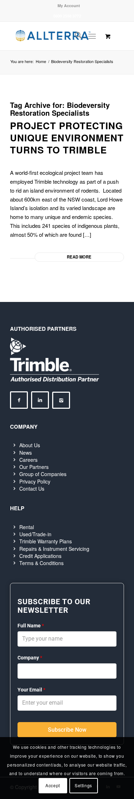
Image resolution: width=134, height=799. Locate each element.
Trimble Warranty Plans (45, 541)
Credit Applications (40, 555)
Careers (28, 459)
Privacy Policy (34, 481)
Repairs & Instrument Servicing (54, 548)
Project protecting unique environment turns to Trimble (67, 137)
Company (30, 657)
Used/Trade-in (35, 534)
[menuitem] (69, 5)
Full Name (31, 625)
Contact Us (31, 488)
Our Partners (34, 466)
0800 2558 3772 (67, 16)
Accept (52, 785)
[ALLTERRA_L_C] (55, 36)
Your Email (31, 690)
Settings (83, 785)
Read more (79, 257)
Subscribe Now (67, 729)
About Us (29, 445)
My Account (69, 5)
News (25, 452)
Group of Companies (42, 473)
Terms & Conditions (41, 562)
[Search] (75, 36)
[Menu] (92, 36)
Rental (26, 527)
